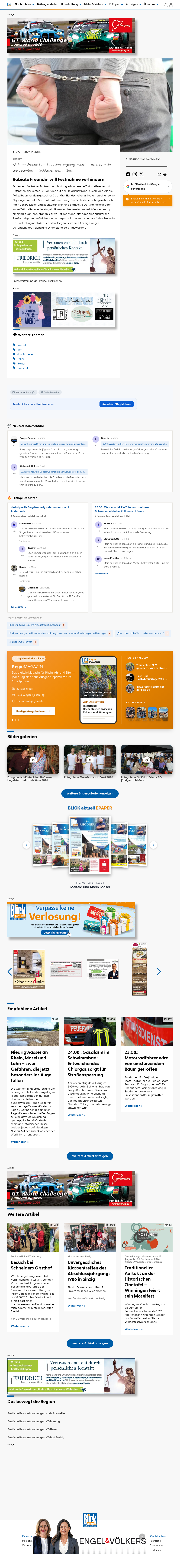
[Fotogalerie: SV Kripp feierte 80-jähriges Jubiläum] (147, 759)
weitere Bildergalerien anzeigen (90, 793)
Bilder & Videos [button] (94, 4)
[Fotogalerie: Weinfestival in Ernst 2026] (90, 759)
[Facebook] (128, 174)
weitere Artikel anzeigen (90, 1156)
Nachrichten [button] (23, 4)
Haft (19, 350)
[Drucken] (164, 174)
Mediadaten (28, 1541)
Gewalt (21, 363)
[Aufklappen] (142, 1537)
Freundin (22, 345)
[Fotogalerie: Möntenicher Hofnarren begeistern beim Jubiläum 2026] (33, 759)
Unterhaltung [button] (70, 4)
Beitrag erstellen (47, 4)
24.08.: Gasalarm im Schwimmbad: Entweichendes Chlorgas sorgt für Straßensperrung (88, 1063)
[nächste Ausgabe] (153, 845)
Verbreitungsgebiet (32, 1545)
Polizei (21, 359)
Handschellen (25, 354)
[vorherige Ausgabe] (26, 845)
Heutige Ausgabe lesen (31, 711)
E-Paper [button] (114, 4)
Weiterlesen (18, 1142)
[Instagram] (135, 174)
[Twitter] (141, 174)
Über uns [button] (150, 4)
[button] (9, 972)
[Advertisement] (90, 1472)
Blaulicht (22, 368)
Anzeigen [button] (132, 4)
